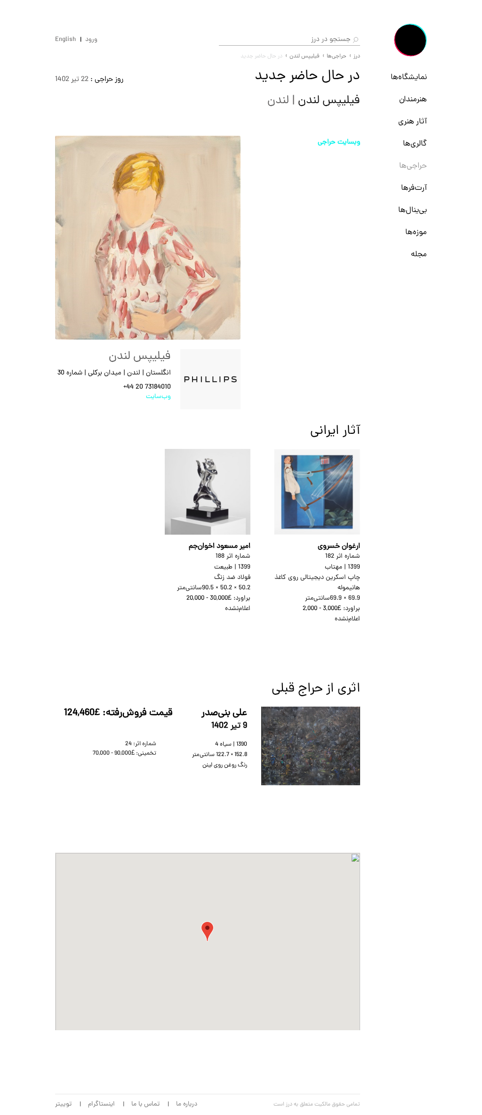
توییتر (63, 1104)
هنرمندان (413, 100)
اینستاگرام (101, 1104)
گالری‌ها (415, 144)
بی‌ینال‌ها (412, 210)
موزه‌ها (416, 233)
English (65, 40)
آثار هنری (412, 122)
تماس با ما (145, 1104)
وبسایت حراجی (339, 142)
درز (356, 56)
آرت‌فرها (414, 188)
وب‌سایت (158, 397)
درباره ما (186, 1104)
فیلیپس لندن (304, 56)
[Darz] (410, 40)
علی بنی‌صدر (224, 713)
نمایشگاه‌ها (409, 78)
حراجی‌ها (413, 166)
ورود (91, 40)
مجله (419, 255)
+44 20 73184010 (147, 387)
